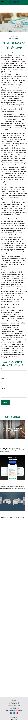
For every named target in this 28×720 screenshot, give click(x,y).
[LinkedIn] (14, 713)
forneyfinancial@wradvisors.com (14, 710)
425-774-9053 (15, 702)
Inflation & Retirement (10, 482)
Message (3, 388)
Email (2, 378)
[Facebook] (11, 713)
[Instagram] (17, 713)
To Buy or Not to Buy (9, 513)
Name (3, 369)
